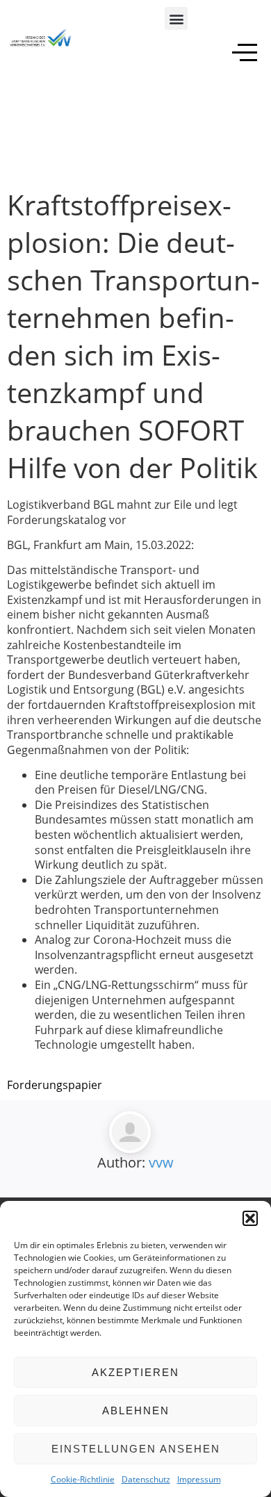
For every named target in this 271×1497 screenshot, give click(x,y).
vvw (161, 1162)
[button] (250, 1218)
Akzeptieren (135, 1372)
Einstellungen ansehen (135, 1449)
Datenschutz (146, 1479)
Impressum (199, 1479)
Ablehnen (136, 1410)
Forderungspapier (54, 1085)
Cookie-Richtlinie (83, 1479)
